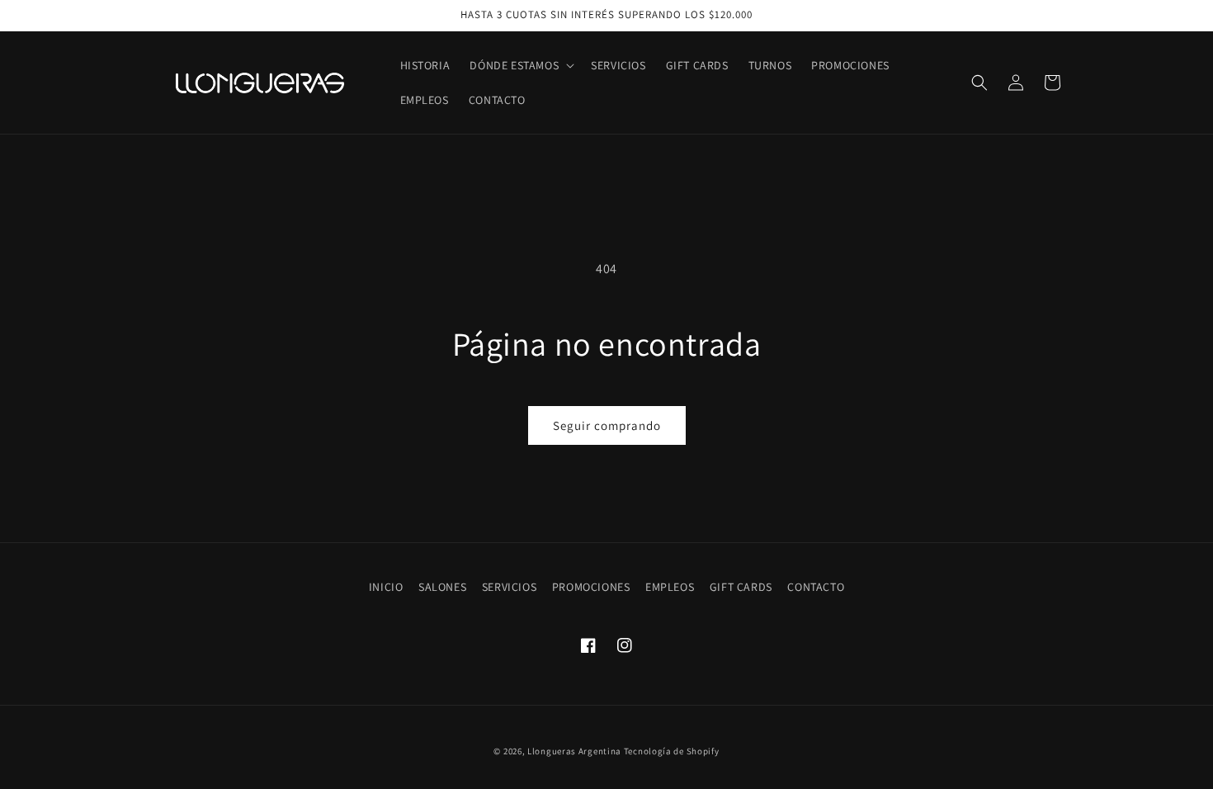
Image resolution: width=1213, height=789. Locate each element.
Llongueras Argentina (574, 751)
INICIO (386, 586)
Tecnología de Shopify (672, 751)
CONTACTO (815, 586)
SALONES (442, 586)
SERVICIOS (509, 586)
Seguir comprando (607, 425)
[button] (520, 65)
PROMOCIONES (591, 586)
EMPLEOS (669, 586)
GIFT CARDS (741, 586)
